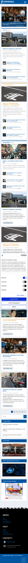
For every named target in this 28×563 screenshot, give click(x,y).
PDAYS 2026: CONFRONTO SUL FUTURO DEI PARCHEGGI (14, 24)
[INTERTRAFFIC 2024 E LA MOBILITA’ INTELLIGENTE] (4, 173)
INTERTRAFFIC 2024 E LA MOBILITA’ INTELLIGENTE (14, 173)
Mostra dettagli (20, 295)
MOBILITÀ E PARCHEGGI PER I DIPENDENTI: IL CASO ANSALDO (14, 63)
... (19, 411)
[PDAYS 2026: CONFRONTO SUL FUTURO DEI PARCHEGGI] (14, 345)
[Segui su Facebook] (23, 560)
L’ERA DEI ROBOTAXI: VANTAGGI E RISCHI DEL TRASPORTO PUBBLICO (16, 135)
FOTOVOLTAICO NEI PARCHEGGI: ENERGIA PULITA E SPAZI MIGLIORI (16, 77)
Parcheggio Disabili (7, 522)
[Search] (25, 416)
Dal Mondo (10, 50)
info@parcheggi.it (11, 542)
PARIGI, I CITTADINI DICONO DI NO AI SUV (13, 161)
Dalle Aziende (14, 64)
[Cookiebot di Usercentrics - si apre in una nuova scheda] (21, 255)
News (4, 518)
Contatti (4, 529)
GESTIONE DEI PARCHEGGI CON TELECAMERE (13, 127)
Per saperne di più (8, 222)
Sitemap (4, 531)
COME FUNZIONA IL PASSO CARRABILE (15, 180)
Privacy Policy (5, 532)
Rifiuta (14, 306)
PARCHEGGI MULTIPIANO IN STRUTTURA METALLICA (16, 186)
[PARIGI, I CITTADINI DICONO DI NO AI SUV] (14, 151)
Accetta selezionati (14, 303)
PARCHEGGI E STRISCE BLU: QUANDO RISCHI (12, 390)
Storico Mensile (6, 521)
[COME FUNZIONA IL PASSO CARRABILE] (4, 180)
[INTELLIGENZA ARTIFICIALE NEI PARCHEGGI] (4, 70)
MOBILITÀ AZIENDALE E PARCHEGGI (12, 48)
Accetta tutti (14, 299)
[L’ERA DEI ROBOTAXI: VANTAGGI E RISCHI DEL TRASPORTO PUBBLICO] (4, 134)
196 (22, 411)
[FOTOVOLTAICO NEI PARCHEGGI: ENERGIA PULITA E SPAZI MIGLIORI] (4, 77)
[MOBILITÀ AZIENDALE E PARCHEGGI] (14, 39)
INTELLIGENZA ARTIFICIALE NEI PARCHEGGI (13, 70)
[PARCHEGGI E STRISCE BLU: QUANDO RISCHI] (14, 380)
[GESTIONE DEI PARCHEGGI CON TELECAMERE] (4, 127)
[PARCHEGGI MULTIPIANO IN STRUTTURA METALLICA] (4, 186)
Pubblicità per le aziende (8, 534)
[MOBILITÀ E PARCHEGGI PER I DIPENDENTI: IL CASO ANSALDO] (4, 63)
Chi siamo (5, 519)
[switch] (25, 282)
